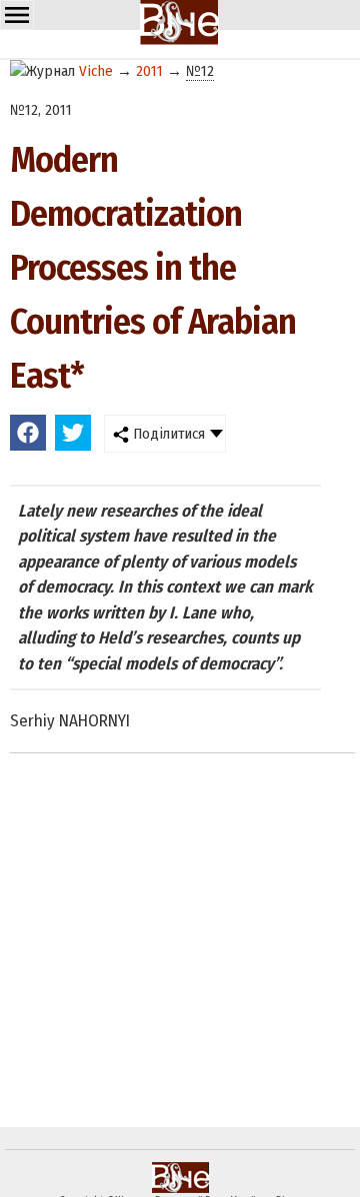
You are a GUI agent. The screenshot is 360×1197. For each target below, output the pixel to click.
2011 (149, 71)
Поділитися (167, 434)
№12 (200, 71)
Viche (96, 71)
